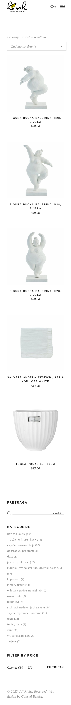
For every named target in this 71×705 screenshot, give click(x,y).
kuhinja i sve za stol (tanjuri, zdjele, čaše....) (34, 568)
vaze (10, 630)
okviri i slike (14, 596)
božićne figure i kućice (24, 539)
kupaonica (13, 579)
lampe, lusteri (16, 585)
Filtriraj (55, 667)
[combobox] (36, 46)
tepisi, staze (14, 624)
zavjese (11, 641)
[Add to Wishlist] (34, 107)
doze (10, 556)
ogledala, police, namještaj (24, 590)
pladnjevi (13, 602)
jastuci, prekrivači (18, 562)
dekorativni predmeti (20, 551)
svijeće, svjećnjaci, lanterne (24, 613)
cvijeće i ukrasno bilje (20, 545)
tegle (10, 619)
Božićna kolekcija (18, 534)
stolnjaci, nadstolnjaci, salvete (26, 607)
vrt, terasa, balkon (18, 635)
